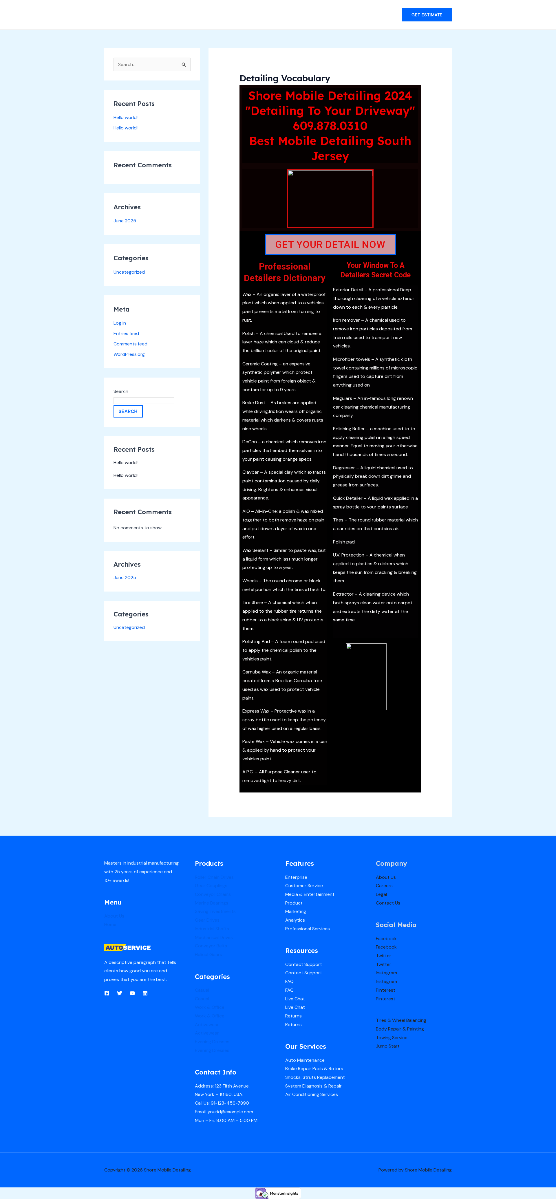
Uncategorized (129, 272)
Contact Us (388, 903)
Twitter (383, 956)
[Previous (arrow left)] (10, 599)
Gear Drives (207, 920)
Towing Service (391, 1038)
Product (294, 903)
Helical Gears (208, 954)
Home (110, 924)
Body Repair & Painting (400, 1029)
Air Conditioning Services (311, 1094)
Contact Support (303, 964)
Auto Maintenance (305, 1060)
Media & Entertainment (309, 894)
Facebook (386, 939)
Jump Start (388, 1046)
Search (121, 391)
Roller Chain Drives (214, 877)
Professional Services (307, 929)
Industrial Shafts (212, 929)
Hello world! (126, 117)
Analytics (295, 920)
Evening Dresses (212, 1042)
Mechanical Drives (214, 937)
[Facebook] (106, 993)
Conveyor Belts (211, 946)
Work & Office (209, 1007)
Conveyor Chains (213, 894)
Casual (202, 990)
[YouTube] (132, 993)
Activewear (207, 1025)
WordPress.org (129, 354)
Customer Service (304, 886)
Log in (120, 323)
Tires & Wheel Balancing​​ (401, 1020)
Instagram (386, 973)
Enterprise (296, 877)
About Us (114, 916)
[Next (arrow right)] (546, 599)
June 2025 (125, 221)
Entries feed (126, 333)
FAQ (289, 981)
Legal (381, 894)
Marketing (295, 911)
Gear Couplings (211, 886)
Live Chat (295, 999)
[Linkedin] (145, 993)
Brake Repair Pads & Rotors (314, 1069)
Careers (384, 886)
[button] (427, 14)
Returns (293, 1016)
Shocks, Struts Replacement (315, 1077)
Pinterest (385, 990)
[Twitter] (119, 993)
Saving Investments (215, 911)
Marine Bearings (211, 903)
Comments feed (130, 344)
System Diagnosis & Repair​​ (313, 1086)
